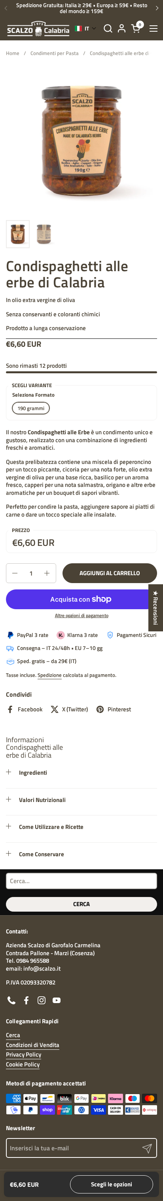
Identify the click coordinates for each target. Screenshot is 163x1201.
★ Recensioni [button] (155, 608)
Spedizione (50, 675)
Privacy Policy (23, 1054)
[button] (108, 28)
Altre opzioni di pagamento (81, 615)
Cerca (81, 903)
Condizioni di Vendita (32, 1044)
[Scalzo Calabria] (38, 28)
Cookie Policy (23, 1064)
